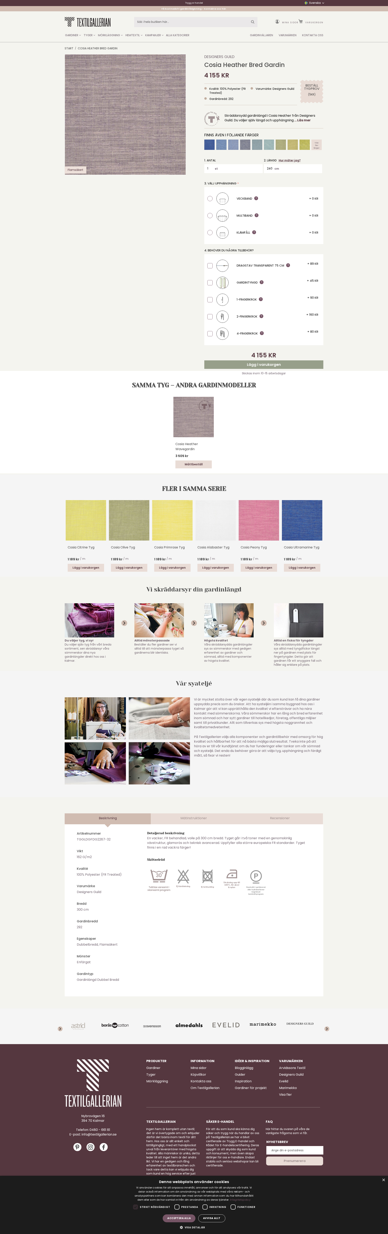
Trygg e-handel (194, 2)
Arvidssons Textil (292, 1068)
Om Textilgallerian (205, 1088)
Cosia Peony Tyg (254, 547)
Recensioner (280, 818)
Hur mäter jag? (290, 160)
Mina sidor (290, 22)
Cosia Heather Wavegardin (186, 446)
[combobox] (195, 22)
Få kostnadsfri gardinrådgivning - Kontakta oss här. (194, 8)
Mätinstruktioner (193, 818)
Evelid (283, 1081)
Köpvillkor (198, 1074)
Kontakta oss (201, 1081)
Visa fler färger (316, 145)
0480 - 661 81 (100, 1130)
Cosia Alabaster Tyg (213, 547)
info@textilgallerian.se (99, 1134)
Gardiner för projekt (251, 1088)
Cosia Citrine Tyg (81, 547)
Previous (67, 526)
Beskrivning (108, 818)
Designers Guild (219, 56)
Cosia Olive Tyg (123, 547)
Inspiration (243, 1081)
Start (69, 48)
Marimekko (288, 1088)
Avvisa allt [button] (211, 1218)
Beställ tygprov (311, 87)
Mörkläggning (157, 1081)
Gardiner (153, 1068)
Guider (240, 1074)
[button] (194, 1227)
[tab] (108, 818)
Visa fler (285, 1094)
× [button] (383, 1180)
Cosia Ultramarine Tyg (301, 547)
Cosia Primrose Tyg (169, 547)
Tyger (151, 1074)
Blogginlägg (244, 1068)
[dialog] (194, 1205)
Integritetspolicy (240, 1199)
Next (321, 520)
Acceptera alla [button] (179, 1218)
